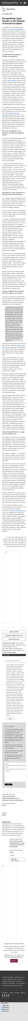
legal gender (11, 800)
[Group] (10, 2)
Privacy (17, 993)
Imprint (23, 993)
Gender (3, 796)
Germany (4, 805)
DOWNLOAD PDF (14, 631)
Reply (10, 718)
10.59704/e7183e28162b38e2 (9, 652)
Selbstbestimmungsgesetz (8, 798)
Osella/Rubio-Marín (11, 80)
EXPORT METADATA (14, 639)
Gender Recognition (10, 796)
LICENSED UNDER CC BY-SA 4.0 (14, 635)
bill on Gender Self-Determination (15, 29)
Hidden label (6, 1005)
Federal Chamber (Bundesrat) (19, 510)
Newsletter (5, 993)
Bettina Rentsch (10, 9)
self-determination (19, 800)
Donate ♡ (14, 960)
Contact (11, 993)
